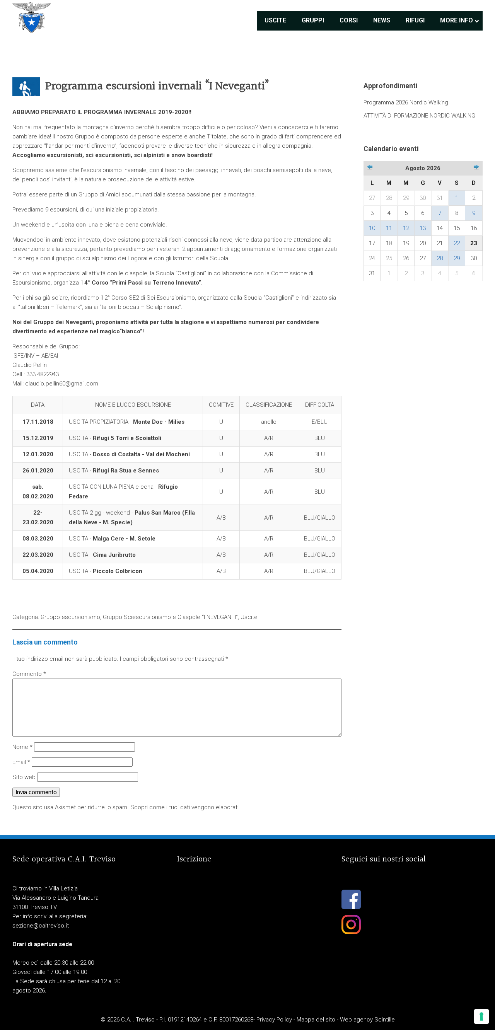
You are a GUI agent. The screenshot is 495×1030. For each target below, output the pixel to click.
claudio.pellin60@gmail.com (61, 383)
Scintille (384, 1019)
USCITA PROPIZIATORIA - (126, 421)
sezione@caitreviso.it (40, 925)
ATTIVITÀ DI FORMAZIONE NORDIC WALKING (419, 115)
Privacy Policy (274, 1019)
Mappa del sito (316, 1019)
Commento (29, 673)
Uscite (249, 617)
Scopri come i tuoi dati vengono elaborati (184, 807)
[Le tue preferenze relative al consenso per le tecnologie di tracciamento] (481, 1016)
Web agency (356, 1019)
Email (21, 762)
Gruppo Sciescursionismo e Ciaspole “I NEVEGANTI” (170, 617)
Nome (22, 747)
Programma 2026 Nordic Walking (406, 102)
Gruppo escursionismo (70, 617)
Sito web (24, 777)
